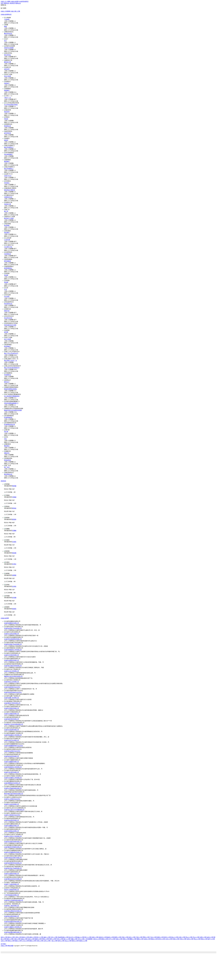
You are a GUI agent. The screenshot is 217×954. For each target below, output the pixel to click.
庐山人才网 (196, 937)
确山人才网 (80, 937)
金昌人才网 (210, 937)
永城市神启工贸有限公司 (11, 681)
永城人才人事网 (5, 1)
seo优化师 (7, 239)
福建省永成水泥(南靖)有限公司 (13, 676)
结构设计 (6, 83)
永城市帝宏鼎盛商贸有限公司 (13, 639)
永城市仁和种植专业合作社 (12, 815)
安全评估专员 (8, 318)
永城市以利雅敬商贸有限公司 (13, 852)
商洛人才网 (204, 939)
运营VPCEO (7, 175)
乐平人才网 (111, 939)
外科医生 (6, 183)
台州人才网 (46, 940)
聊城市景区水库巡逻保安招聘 (13, 410)
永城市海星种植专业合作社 (12, 687)
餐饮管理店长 (8, 33)
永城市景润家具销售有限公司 (13, 841)
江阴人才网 (18, 937)
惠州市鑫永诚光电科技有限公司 (13, 793)
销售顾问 (6, 90)
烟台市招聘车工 (9, 147)
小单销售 (6, 19)
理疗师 (6, 431)
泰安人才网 (167, 937)
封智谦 (14, 597)
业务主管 (6, 69)
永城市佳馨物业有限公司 (11, 825)
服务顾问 (6, 161)
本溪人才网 (181, 937)
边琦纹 (14, 586)
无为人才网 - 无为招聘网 (85, 939)
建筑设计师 (7, 62)
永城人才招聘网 (5, 11)
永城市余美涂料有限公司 (11, 729)
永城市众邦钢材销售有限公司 (13, 788)
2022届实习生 (8, 247)
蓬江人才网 (66, 939)
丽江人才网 (39, 937)
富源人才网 (95, 937)
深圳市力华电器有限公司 (11, 889)
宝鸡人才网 (190, 939)
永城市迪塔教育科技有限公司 (13, 863)
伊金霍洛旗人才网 (63, 937)
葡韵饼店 (6, 446)
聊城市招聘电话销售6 (10, 389)
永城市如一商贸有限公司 (11, 905)
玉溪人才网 (147, 939)
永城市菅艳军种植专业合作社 (13, 692)
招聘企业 (18, 3)
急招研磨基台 (8, 268)
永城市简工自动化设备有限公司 (13, 724)
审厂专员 (6, 467)
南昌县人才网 (103, 937)
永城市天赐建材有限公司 (11, 761)
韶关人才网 (132, 937)
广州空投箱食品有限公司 (11, 895)
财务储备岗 (7, 261)
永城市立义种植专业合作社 (12, 799)
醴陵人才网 (133, 939)
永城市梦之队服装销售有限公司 (13, 900)
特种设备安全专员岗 (10, 325)
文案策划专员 (8, 197)
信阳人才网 (203, 937)
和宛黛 (14, 486)
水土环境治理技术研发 (11, 104)
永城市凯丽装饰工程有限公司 (13, 767)
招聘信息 (6, 3)
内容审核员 (7, 254)
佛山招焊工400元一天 (10, 360)
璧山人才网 (197, 939)
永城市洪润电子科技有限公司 (13, 644)
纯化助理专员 (8, 303)
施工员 (6, 211)
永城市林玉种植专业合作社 (12, 751)
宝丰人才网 (54, 937)
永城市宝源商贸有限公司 (11, 873)
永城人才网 (4, 945)
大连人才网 (168, 939)
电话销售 (6, 225)
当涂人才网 (4, 940)
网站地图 (10, 945)
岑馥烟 (14, 497)
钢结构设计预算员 (9, 190)
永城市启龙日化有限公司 (11, 740)
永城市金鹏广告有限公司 (11, 697)
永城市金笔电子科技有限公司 (13, 628)
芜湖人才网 (175, 939)
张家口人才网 (83, 940)
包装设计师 (7, 204)
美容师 (6, 275)
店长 (5, 438)
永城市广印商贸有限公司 (11, 884)
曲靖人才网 (110, 937)
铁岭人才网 (18, 940)
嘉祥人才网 (25, 937)
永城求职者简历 (23, 1)
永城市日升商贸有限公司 (11, 655)
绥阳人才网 (104, 939)
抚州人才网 (61, 940)
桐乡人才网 (11, 937)
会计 (5, 40)
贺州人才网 (161, 939)
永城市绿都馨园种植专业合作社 (13, 745)
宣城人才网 (24, 939)
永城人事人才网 (15, 11)
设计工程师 (7, 339)
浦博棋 (14, 575)
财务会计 (6, 382)
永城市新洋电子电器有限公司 (13, 868)
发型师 (6, 332)
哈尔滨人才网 (73, 937)
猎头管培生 (7, 55)
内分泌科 (6, 296)
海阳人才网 (160, 937)
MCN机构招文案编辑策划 (11, 396)
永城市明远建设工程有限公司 (13, 735)
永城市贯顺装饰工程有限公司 (13, 649)
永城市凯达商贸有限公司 (11, 916)
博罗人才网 (52, 939)
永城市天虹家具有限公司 (11, 772)
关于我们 (3, 944)
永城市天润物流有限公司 (11, 713)
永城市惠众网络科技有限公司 (13, 911)
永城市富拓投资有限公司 (11, 756)
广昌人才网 (54, 940)
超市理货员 (7, 133)
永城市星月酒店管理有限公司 (13, 665)
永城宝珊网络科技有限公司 (12, 783)
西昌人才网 (154, 939)
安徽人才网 (74, 939)
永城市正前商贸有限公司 (11, 708)
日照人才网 (39, 940)
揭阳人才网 (140, 939)
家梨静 (14, 519)
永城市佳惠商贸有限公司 (11, 660)
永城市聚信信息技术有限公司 (13, 879)
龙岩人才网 (31, 939)
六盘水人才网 (97, 939)
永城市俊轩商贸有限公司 (11, 719)
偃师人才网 (38, 939)
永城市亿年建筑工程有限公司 (13, 777)
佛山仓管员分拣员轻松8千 (12, 367)
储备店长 (6, 453)
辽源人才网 (139, 937)
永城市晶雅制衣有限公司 (11, 623)
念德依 (14, 541)
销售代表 (6, 311)
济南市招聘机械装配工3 (11, 403)
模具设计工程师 (9, 218)
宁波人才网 (153, 937)
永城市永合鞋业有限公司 (11, 633)
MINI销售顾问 (8, 154)
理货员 (6, 119)
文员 (5, 289)
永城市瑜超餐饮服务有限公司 (13, 932)
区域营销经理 (8, 417)
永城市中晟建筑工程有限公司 (13, 927)
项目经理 (6, 111)
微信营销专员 (8, 474)
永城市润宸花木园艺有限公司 (13, 857)
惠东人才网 (11, 940)
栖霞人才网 (117, 937)
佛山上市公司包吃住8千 (11, 353)
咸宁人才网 (211, 939)
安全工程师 (7, 76)
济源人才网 (124, 937)
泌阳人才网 (32, 937)
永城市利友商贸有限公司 (11, 820)
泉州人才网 (4, 937)
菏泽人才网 (59, 939)
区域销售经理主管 (9, 424)
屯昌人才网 (118, 939)
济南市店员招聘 (9, 47)
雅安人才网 (9, 939)
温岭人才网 (46, 937)
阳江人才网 (87, 937)
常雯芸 (14, 564)
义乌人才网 (25, 940)
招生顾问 (6, 232)
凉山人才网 (68, 940)
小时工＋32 (7, 97)
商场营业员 (7, 126)
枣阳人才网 (146, 937)
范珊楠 (14, 530)
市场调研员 (7, 374)
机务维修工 (7, 346)
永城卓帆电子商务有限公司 (12, 703)
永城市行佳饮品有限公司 (11, 804)
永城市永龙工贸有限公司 (11, 671)
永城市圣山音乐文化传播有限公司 (14, 809)
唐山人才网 (174, 937)
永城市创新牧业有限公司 (11, 831)
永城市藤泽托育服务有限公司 (13, 847)
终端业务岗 (7, 460)
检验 (5, 26)
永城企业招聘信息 (6, 14)
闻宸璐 (14, 553)
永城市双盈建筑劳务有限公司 (13, 921)
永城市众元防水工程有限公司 (13, 836)
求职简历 (12, 3)
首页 (2, 3)
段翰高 (14, 608)
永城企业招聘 (15, 1)
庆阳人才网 (125, 939)
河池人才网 (182, 939)
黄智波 (14, 508)
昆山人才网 (188, 937)
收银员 (6, 140)
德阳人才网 (32, 940)
